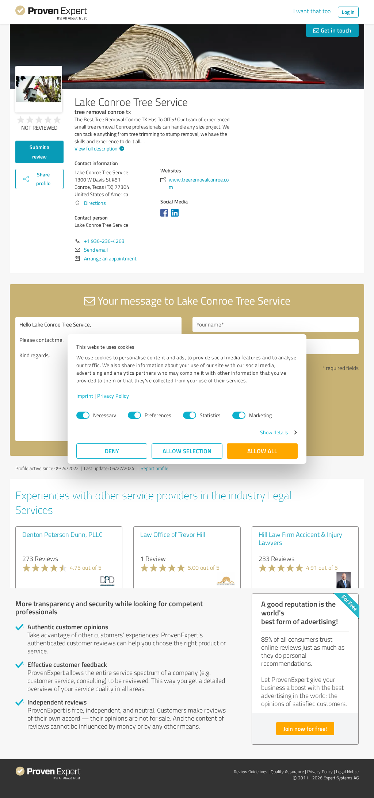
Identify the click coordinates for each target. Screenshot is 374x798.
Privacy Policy (113, 395)
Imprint (85, 395)
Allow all (262, 451)
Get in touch (335, 30)
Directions (95, 202)
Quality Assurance (287, 771)
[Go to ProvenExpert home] (51, 13)
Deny (112, 451)
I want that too (312, 11)
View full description (96, 148)
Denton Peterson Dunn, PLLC (62, 534)
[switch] (134, 415)
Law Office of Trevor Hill (172, 534)
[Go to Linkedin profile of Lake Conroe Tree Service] (176, 216)
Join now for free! (305, 728)
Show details (274, 432)
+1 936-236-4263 (104, 240)
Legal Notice (347, 771)
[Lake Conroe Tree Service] (38, 89)
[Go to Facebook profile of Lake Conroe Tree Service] (165, 216)
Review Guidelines (250, 771)
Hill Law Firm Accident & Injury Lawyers (300, 538)
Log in (348, 11)
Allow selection (187, 451)
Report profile (154, 468)
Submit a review (39, 152)
